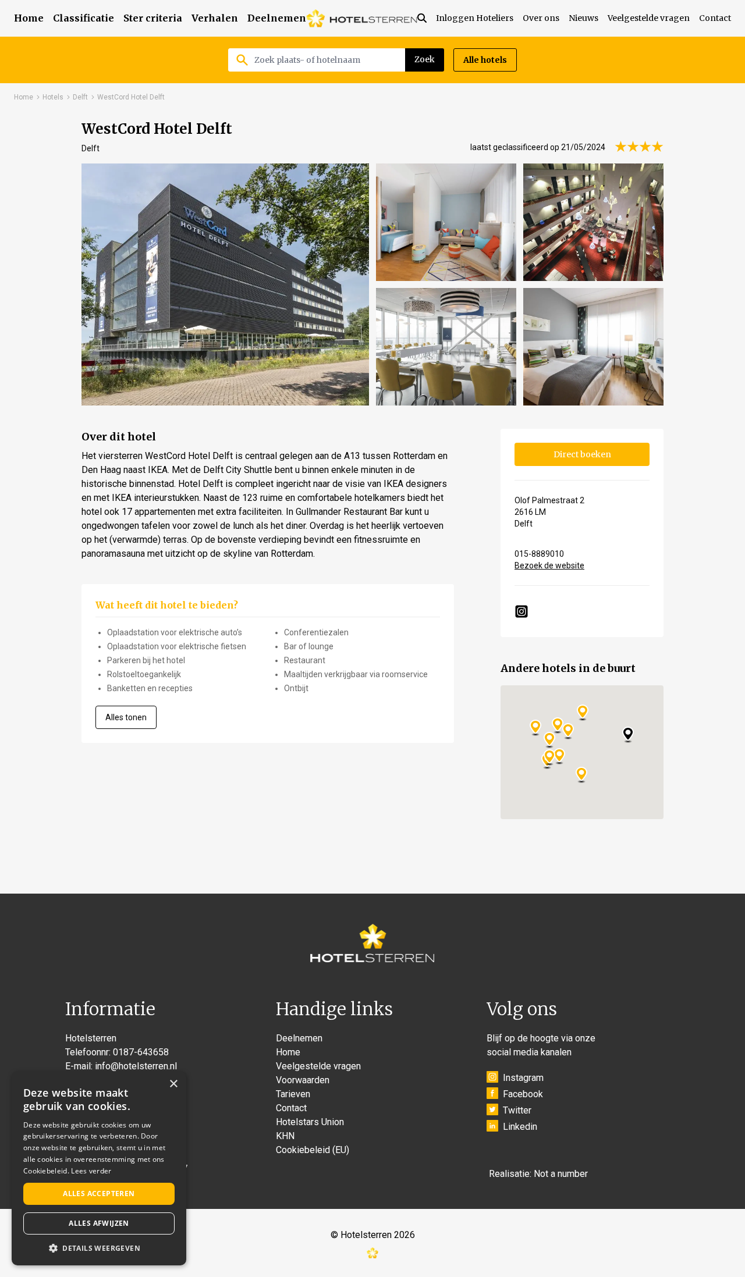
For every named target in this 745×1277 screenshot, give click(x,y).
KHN (285, 1135)
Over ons (541, 18)
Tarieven (293, 1094)
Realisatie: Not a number (538, 1173)
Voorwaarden (302, 1080)
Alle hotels (485, 60)
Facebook (523, 1094)
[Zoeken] (426, 18)
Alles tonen (126, 717)
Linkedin (520, 1126)
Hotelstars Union (310, 1121)
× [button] (173, 1084)
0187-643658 (141, 1052)
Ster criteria (152, 18)
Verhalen (214, 18)
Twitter (517, 1110)
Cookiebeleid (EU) (312, 1149)
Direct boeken (582, 454)
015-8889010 (539, 554)
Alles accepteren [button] (98, 1193)
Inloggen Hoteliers (474, 18)
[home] (361, 18)
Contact (715, 18)
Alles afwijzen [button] (99, 1223)
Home (29, 18)
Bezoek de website (549, 565)
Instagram (523, 1077)
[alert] (99, 1168)
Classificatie (83, 18)
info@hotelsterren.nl (136, 1066)
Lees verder (91, 1171)
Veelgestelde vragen (649, 18)
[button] (99, 1248)
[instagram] (521, 611)
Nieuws (583, 18)
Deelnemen (276, 18)
